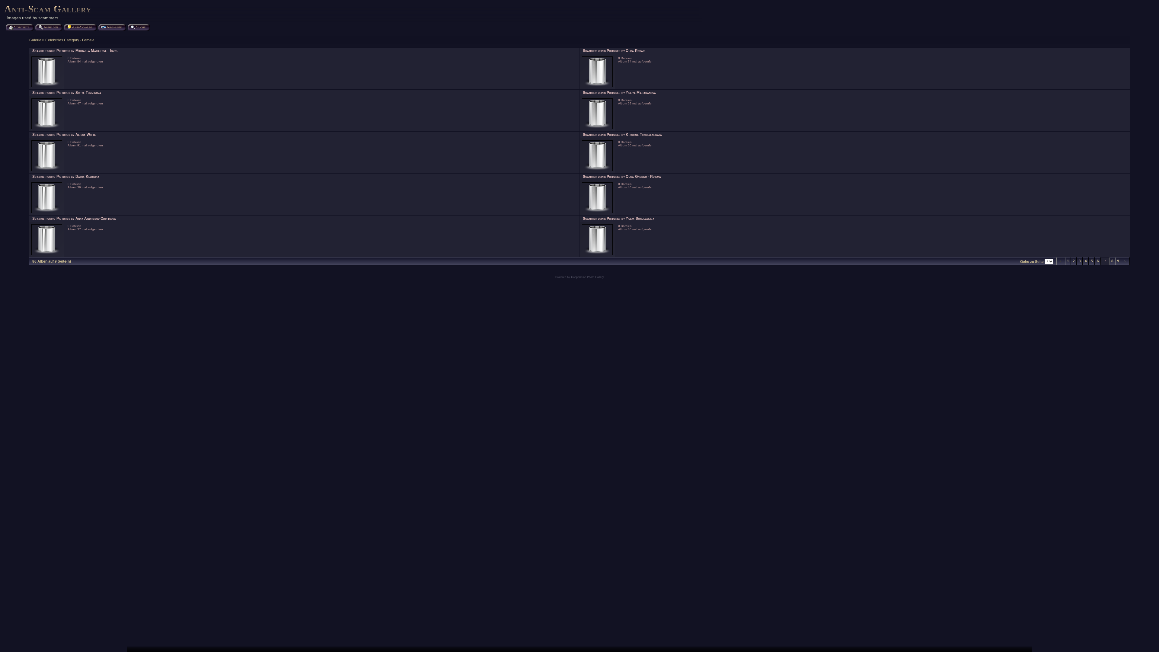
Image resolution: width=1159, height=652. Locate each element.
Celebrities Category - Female (69, 40)
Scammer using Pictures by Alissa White (64, 135)
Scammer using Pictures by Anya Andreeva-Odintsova (74, 218)
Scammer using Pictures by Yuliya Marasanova (619, 93)
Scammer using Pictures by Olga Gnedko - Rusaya (622, 176)
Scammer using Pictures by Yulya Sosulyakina (618, 218)
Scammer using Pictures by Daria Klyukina (66, 176)
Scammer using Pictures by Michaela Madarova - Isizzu (75, 51)
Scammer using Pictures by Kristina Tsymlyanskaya (622, 135)
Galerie (35, 40)
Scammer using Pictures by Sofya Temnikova (66, 93)
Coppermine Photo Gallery (587, 277)
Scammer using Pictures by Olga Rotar (614, 51)
